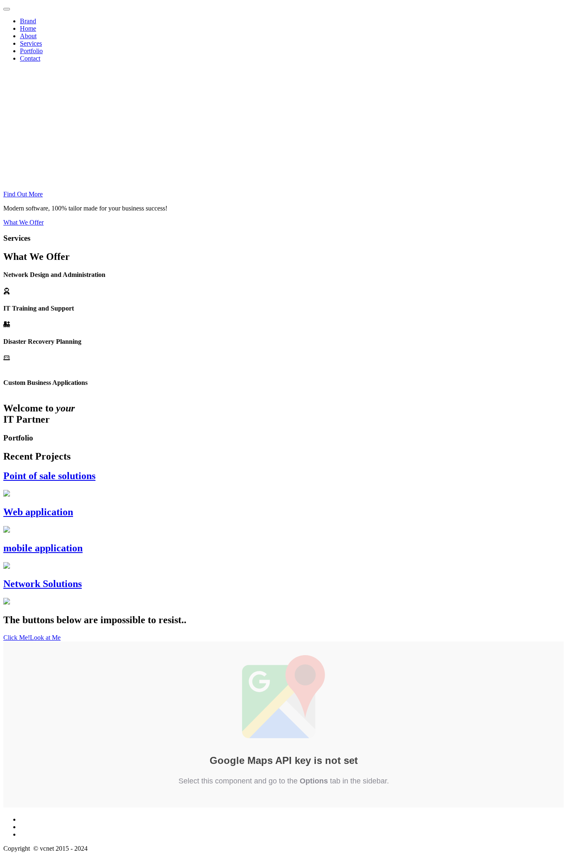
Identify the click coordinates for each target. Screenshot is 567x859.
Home (28, 28)
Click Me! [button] (16, 637)
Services (31, 43)
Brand (28, 20)
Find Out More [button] (23, 194)
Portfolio (31, 50)
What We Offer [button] (23, 222)
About (28, 35)
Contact (30, 58)
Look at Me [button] (45, 637)
